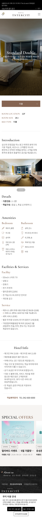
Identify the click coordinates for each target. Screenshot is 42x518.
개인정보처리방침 (16, 484)
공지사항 (25, 475)
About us (7, 475)
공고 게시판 (16, 475)
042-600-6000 (29, 397)
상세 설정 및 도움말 (21, 514)
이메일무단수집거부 (30, 484)
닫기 (39, 8)
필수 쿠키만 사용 (28, 509)
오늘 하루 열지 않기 (8, 9)
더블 (21, 104)
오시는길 (33, 475)
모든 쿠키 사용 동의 (14, 509)
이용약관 (5, 484)
